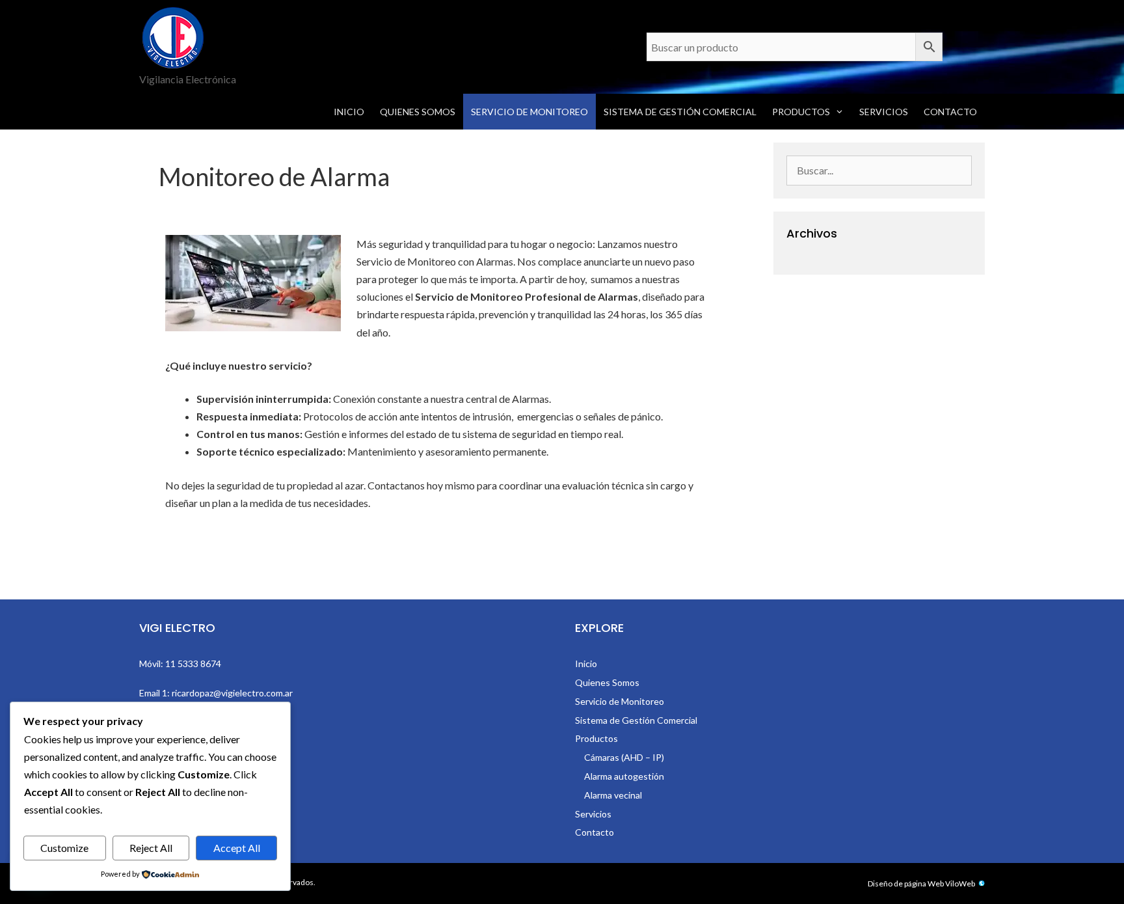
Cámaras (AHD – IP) (624, 757)
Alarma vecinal (613, 795)
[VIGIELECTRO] (173, 36)
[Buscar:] (879, 170)
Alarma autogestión (624, 776)
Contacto (950, 111)
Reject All (150, 848)
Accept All (236, 848)
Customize (64, 848)
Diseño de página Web (906, 883)
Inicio (349, 111)
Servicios (883, 111)
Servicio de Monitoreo (529, 111)
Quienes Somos (417, 111)
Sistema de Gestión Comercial (680, 111)
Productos (801, 111)
